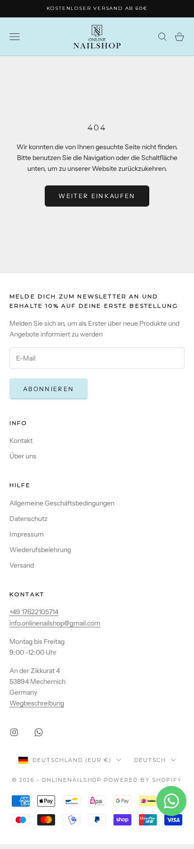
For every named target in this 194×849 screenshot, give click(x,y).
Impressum (26, 534)
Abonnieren (48, 388)
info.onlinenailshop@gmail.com (54, 623)
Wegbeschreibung (36, 703)
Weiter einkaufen (96, 196)
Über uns (22, 456)
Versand (21, 565)
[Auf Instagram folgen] (14, 732)
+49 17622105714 (33, 612)
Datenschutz (28, 518)
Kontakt (20, 440)
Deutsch (150, 760)
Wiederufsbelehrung (40, 549)
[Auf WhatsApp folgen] (38, 732)
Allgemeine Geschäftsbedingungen (61, 503)
